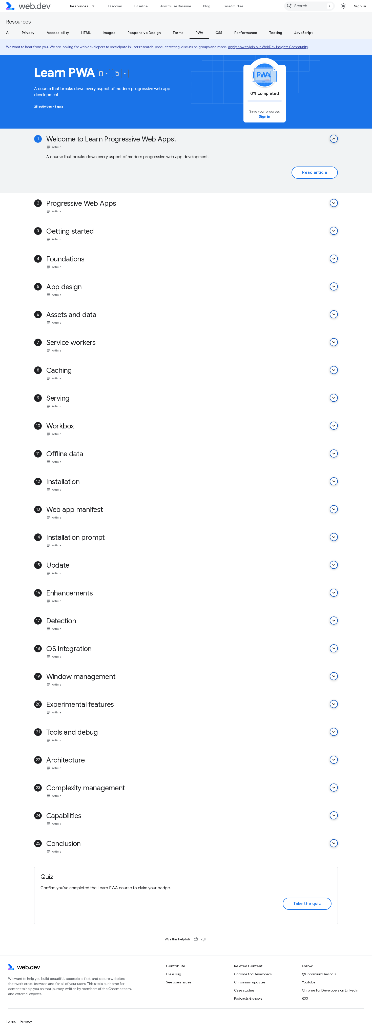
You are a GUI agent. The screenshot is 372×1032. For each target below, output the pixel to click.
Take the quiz (307, 903)
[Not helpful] (203, 939)
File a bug (173, 974)
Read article (314, 172)
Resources (79, 6)
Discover (115, 6)
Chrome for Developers (253, 974)
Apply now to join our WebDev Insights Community (268, 47)
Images (109, 32)
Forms (178, 32)
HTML (86, 32)
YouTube (308, 982)
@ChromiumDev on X (319, 974)
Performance (245, 32)
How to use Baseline (175, 6)
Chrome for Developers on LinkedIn (330, 990)
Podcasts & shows (248, 998)
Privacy (28, 32)
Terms (11, 1021)
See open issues (178, 982)
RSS (305, 998)
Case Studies (232, 6)
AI (8, 32)
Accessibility (58, 32)
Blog (206, 6)
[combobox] (309, 6)
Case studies (244, 990)
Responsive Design (144, 32)
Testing (275, 32)
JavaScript (303, 32)
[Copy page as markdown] (116, 73)
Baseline (141, 6)
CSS (218, 32)
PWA (199, 32)
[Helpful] (196, 939)
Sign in (360, 6)
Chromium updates (249, 982)
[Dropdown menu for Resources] (95, 6)
